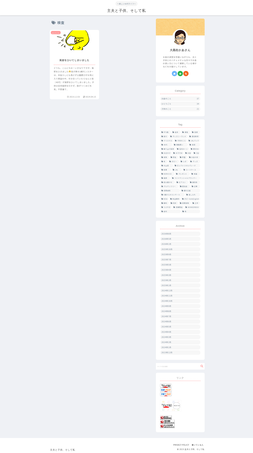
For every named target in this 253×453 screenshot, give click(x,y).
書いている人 (198, 445)
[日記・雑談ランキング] (167, 421)
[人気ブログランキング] (166, 417)
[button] (202, 366)
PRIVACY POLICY (181, 445)
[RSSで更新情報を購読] (186, 73)
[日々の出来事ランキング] (167, 425)
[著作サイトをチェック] (174, 73)
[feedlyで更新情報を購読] (180, 73)
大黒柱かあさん (180, 50)
